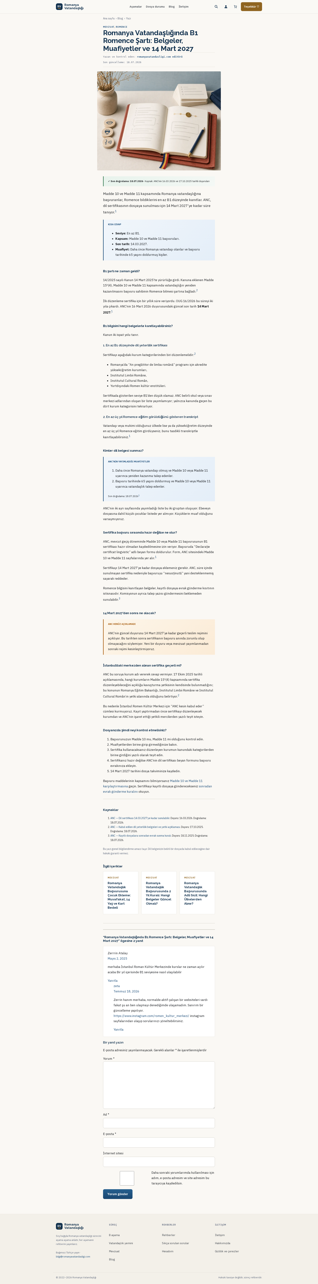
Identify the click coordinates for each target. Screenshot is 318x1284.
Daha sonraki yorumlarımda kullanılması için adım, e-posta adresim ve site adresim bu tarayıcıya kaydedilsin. (182, 1178)
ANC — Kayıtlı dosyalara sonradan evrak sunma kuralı (140, 835)
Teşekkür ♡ (251, 6)
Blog (120, 18)
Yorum (108, 1059)
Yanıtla (113, 981)
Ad (106, 1114)
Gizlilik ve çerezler (227, 1251)
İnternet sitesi (113, 1153)
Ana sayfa (109, 18)
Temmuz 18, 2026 (126, 991)
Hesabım (167, 1251)
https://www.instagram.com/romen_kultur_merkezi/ (151, 1016)
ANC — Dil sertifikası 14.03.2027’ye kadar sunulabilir (139, 818)
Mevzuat (108, 26)
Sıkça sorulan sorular (175, 1243)
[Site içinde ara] (216, 7)
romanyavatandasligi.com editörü (160, 56)
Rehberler (168, 1235)
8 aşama (114, 1235)
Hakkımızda (222, 1243)
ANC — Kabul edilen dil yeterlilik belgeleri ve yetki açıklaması (145, 827)
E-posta (109, 1134)
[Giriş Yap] (226, 7)
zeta (117, 986)
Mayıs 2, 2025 (117, 958)
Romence (121, 26)
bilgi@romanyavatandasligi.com (73, 1256)
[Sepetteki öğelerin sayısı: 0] (235, 7)
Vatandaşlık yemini (121, 1243)
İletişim (220, 1235)
